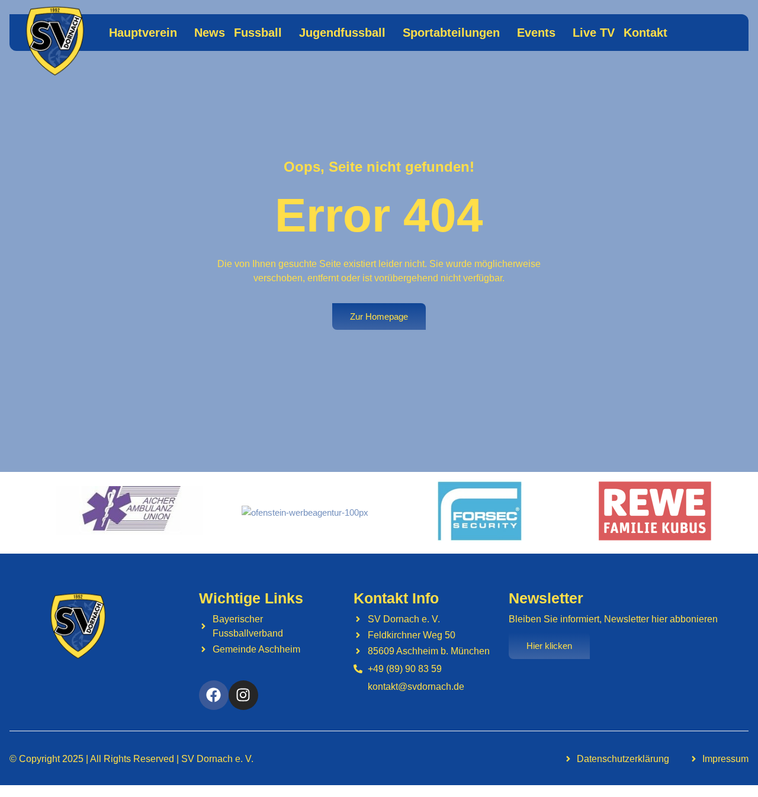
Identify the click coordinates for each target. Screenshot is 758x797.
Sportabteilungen (451, 32)
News (209, 32)
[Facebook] (214, 695)
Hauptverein (143, 32)
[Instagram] (243, 695)
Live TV (594, 32)
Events (536, 32)
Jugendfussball (342, 32)
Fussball (258, 32)
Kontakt (645, 32)
